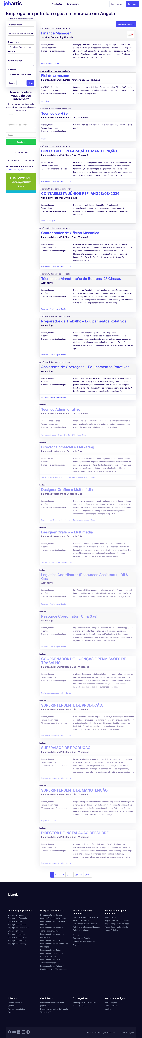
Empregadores (73, 4)
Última (87, 875)
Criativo (44, 562)
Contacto (12, 1006)
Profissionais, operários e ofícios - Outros (56, 181)
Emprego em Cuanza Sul (18, 928)
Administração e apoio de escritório (54, 435)
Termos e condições (14, 169)
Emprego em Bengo (16, 915)
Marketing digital (54, 562)
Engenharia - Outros (48, 820)
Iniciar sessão (116, 4)
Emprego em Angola (81, 938)
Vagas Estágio (111, 917)
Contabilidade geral (48, 221)
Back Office (72, 435)
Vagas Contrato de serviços (117, 920)
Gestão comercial (47, 477)
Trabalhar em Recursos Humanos (86, 927)
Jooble (108, 1009)
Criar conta (132, 4)
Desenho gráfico (67, 562)
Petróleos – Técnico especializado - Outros (80, 477)
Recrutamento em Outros (50, 940)
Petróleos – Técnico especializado (53, 309)
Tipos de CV (45, 1012)
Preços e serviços (80, 1006)
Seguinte (78, 875)
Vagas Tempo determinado (116, 927)
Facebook (15, 160)
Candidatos (57, 4)
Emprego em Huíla (15, 931)
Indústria (11, 51)
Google (31, 160)
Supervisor (45, 101)
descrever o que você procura (20, 33)
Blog (10, 1012)
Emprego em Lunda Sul (17, 937)
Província (12, 69)
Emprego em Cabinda (17, 924)
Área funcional (14, 42)
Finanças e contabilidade (50, 63)
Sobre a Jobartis (15, 1003)
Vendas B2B (59, 477)
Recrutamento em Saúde (50, 950)
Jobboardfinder (111, 1006)
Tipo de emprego (15, 60)
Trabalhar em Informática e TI (85, 924)
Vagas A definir (111, 930)
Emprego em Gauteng (17, 943)
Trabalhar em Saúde (81, 930)
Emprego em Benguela (17, 918)
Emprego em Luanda (16, 934)
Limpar (12, 83)
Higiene (44, 139)
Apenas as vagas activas (20, 74)
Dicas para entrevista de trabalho (54, 1009)
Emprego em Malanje (17, 940)
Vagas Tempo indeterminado (117, 924)
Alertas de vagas (125, 24)
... (71, 875)
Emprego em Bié (15, 921)
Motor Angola (111, 1003)
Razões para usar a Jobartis (84, 1003)
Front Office (81, 435)
